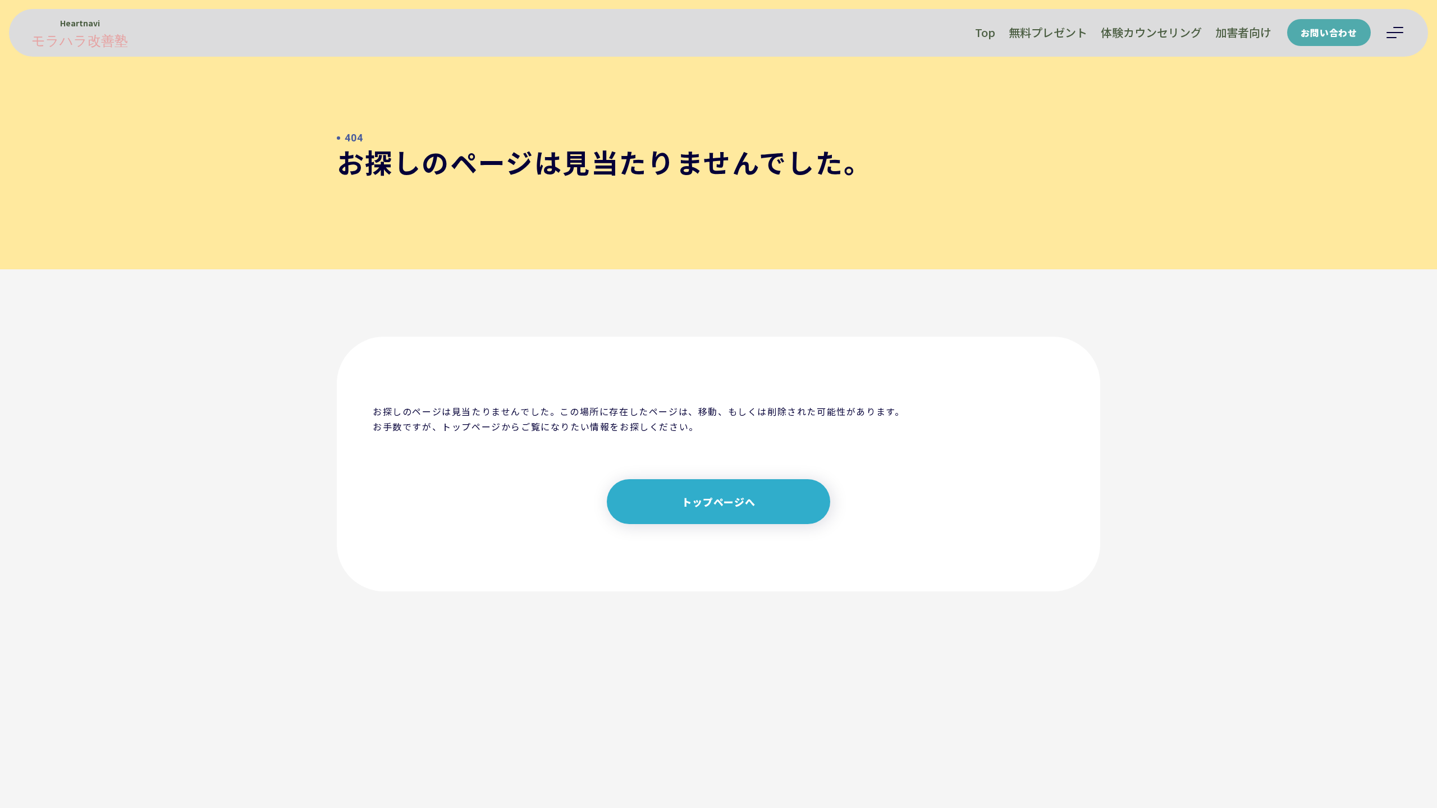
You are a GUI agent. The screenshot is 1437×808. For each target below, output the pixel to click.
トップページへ (718, 501)
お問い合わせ (1329, 32)
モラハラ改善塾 (79, 41)
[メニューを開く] (1395, 32)
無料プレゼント (1048, 32)
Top (985, 32)
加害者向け (1243, 32)
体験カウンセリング (1151, 32)
